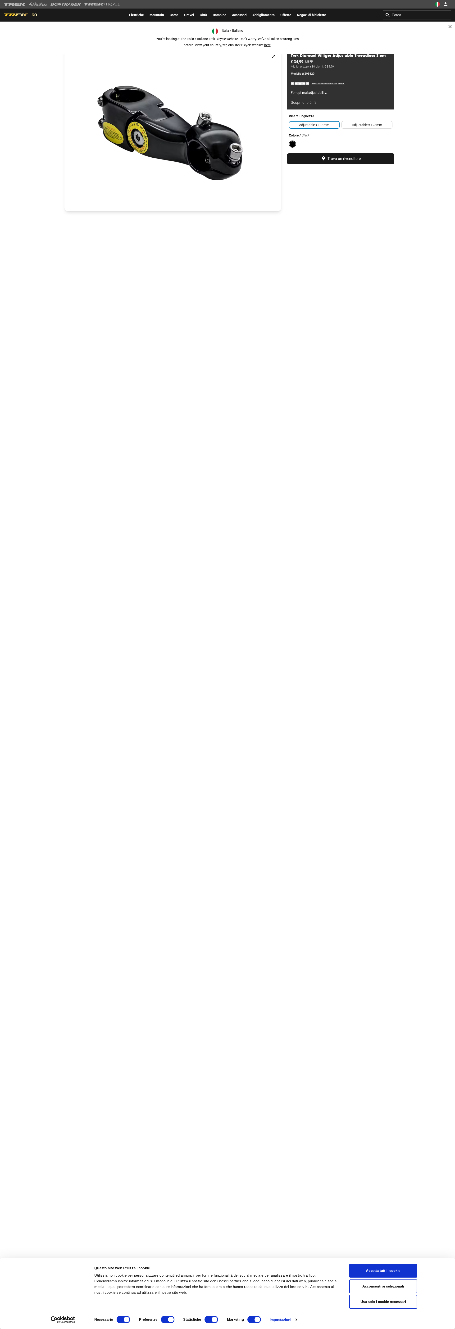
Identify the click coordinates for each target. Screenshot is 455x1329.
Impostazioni (280, 1320)
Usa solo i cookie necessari (383, 1302)
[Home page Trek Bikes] (15, 4)
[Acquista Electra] (38, 4)
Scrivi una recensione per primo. (328, 83)
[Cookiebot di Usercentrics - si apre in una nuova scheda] (63, 1319)
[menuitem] (136, 15)
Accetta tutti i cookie (383, 1271)
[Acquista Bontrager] (65, 4)
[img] (300, 83)
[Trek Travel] (102, 4)
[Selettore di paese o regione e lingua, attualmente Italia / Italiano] (437, 4)
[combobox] (417, 14)
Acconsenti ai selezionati (383, 1286)
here (267, 45)
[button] (172, 130)
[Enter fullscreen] (273, 56)
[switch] (167, 1319)
